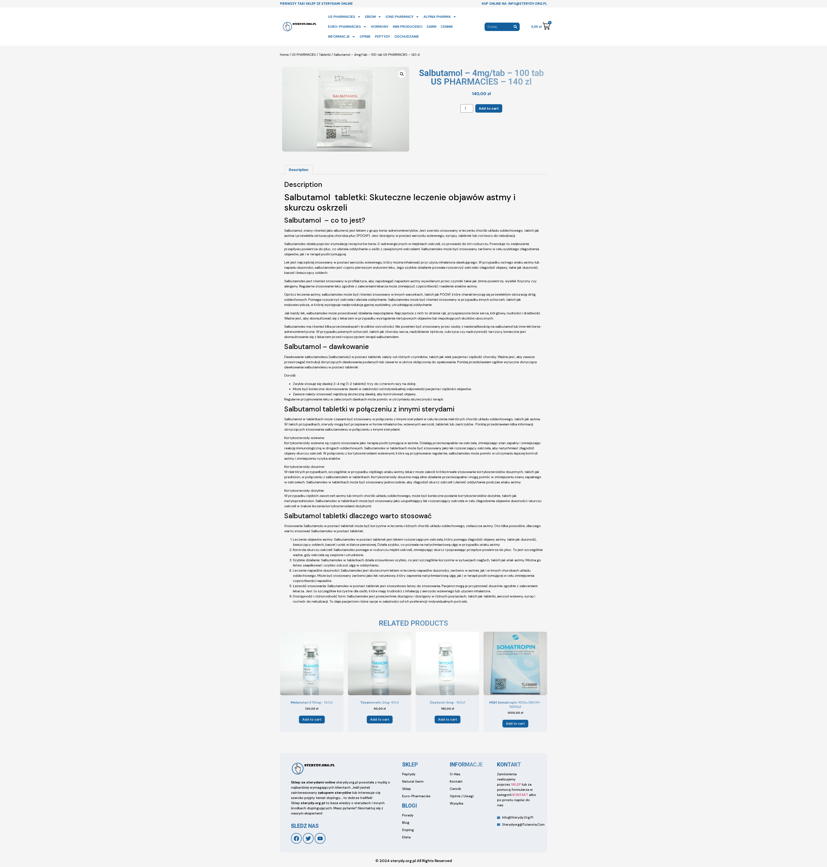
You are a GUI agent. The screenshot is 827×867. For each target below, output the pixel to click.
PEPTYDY (382, 36)
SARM (431, 26)
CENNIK (447, 26)
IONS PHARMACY (400, 16)
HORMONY (380, 26)
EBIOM (370, 16)
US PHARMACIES (341, 16)
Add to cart (489, 108)
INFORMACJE (339, 36)
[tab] (298, 169)
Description (298, 170)
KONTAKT (520, 795)
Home (284, 55)
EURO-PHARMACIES (344, 26)
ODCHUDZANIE (406, 36)
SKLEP (516, 784)
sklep (410, 765)
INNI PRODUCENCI (407, 26)
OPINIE (365, 36)
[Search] (515, 27)
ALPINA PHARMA (437, 16)
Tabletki (325, 55)
